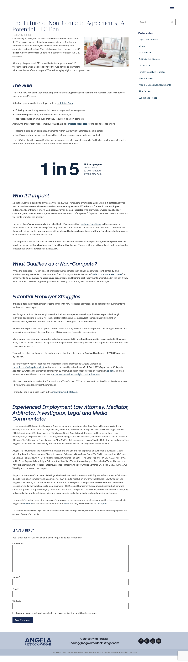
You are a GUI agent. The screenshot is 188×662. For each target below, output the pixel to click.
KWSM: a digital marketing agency (103, 652)
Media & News (146, 78)
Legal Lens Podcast (148, 39)
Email (15, 589)
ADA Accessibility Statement (127, 652)
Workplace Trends (148, 97)
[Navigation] (172, 7)
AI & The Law (145, 52)
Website (16, 601)
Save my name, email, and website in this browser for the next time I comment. (56, 613)
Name (16, 576)
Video (142, 46)
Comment (18, 543)
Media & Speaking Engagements (155, 84)
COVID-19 (144, 65)
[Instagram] (147, 641)
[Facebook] (141, 641)
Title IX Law (145, 91)
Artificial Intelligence (149, 58)
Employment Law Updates (152, 71)
